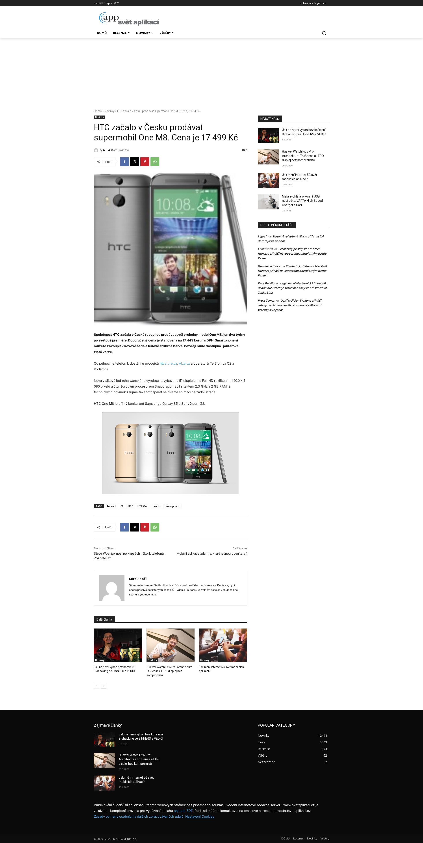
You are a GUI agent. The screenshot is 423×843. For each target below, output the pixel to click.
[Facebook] (124, 161)
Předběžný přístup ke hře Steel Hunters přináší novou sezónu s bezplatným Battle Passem (292, 253)
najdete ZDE (183, 811)
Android (111, 506)
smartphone (172, 506)
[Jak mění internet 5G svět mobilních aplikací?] (223, 645)
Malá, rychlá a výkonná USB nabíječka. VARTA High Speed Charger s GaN (302, 201)
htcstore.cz (168, 363)
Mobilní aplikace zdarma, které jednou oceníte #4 (212, 554)
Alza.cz (185, 363)
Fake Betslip (266, 283)
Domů (98, 111)
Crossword (265, 249)
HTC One (142, 506)
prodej (157, 506)
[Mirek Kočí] (97, 150)
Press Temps (266, 300)
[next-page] (103, 686)
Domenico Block (269, 266)
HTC (130, 506)
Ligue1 (262, 236)
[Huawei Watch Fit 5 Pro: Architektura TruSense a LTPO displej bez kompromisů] (171, 645)
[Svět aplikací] (129, 19)
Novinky (109, 111)
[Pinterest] (144, 161)
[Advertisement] (211, 71)
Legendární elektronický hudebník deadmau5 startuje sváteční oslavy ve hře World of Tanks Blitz (292, 288)
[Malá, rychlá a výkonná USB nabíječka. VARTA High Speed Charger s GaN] (268, 201)
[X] (134, 161)
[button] (324, 33)
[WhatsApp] (154, 161)
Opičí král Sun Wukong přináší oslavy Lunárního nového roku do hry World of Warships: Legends (289, 305)
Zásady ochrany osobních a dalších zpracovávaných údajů (139, 816)
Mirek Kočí (110, 150)
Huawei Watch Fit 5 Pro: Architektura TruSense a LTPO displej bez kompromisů (169, 671)
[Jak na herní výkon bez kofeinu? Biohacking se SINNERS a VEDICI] (118, 645)
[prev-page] (96, 686)
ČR (122, 506)
